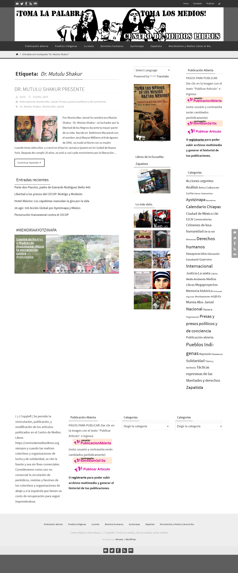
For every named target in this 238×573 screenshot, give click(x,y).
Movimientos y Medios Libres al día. (177, 524)
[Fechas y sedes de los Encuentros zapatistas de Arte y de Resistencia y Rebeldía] (143, 260)
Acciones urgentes (199, 180)
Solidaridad (195, 360)
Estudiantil (192, 259)
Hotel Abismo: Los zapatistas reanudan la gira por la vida (51, 201)
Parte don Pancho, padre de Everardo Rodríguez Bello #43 (52, 187)
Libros (214, 273)
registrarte (196, 140)
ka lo (22, 96)
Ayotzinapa (195, 199)
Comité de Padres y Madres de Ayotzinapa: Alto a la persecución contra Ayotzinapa (30, 248)
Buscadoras (211, 200)
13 (82, 271)
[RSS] (31, 3)
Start (114, 268)
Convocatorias (203, 219)
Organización (192, 317)
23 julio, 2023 (40, 96)
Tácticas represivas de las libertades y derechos (203, 374)
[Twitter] (22, 3)
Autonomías (207, 193)
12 (79, 271)
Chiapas (214, 206)
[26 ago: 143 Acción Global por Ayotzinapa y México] (143, 240)
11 (75, 271)
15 (89, 271)
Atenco (197, 193)
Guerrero (205, 259)
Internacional (27, 101)
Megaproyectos (206, 284)
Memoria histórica (199, 290)
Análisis (192, 187)
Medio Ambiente (196, 279)
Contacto (197, 3)
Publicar (210, 3)
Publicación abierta (199, 337)
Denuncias (191, 239)
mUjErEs (216, 296)
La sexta (204, 273)
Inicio (186, 3)
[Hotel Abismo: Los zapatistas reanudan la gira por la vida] (161, 240)
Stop (117, 268)
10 (72, 271)
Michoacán (217, 291)
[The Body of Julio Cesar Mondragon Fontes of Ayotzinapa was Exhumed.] (161, 281)
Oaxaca (207, 309)
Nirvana (119, 539)
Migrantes (190, 297)
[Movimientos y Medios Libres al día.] (143, 220)
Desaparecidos (196, 253)
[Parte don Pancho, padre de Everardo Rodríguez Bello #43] (143, 281)
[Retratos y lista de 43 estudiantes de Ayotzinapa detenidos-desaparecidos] (161, 220)
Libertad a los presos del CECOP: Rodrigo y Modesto (48, 194)
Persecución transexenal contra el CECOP (41, 215)
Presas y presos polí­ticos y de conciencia (82, 101)
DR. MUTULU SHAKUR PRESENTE (49, 89)
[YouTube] (17, 3)
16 (93, 271)
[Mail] (35, 3)
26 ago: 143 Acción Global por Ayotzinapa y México (47, 208)
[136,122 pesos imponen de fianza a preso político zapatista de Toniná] (143, 301)
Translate (162, 76)
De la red (209, 231)
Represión (205, 354)
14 (86, 271)
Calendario (196, 206)
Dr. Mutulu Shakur (30, 106)
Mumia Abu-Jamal (47, 101)
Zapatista (194, 387)
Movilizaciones (202, 296)
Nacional (194, 309)
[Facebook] (26, 3)
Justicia (191, 273)
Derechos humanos (114, 524)
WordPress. (130, 539)
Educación (214, 253)
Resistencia (217, 354)
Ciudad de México (199, 213)
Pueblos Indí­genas (77, 524)
